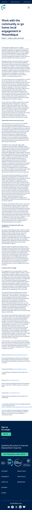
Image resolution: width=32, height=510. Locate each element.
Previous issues (27, 2)
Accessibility (5, 476)
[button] (29, 7)
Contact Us (4, 482)
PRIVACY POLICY (21, 471)
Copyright (4, 471)
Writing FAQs (21, 482)
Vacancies (4, 487)
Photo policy (21, 476)
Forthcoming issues (15, 2)
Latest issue (4, 2)
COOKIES (3, 493)
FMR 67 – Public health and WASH (13, 38)
